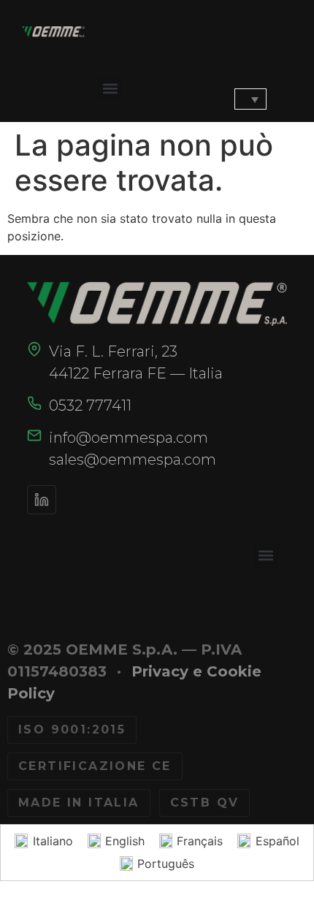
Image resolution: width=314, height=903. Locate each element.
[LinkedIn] (41, 499)
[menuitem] (250, 99)
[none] (242, 99)
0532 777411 (90, 405)
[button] (110, 88)
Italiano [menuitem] (53, 841)
